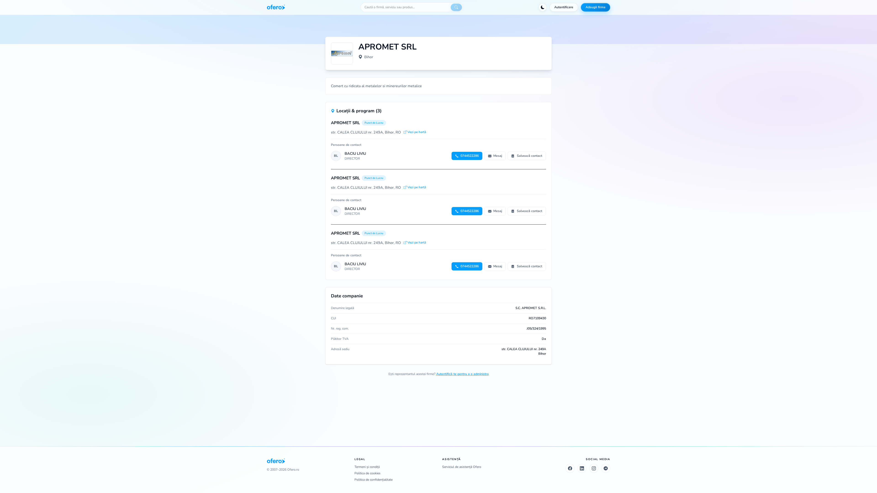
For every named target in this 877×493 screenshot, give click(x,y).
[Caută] (456, 7)
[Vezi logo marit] (342, 53)
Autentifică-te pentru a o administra (462, 374)
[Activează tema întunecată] (543, 7)
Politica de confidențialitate (373, 479)
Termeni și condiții (367, 467)
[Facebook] (570, 468)
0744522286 (469, 156)
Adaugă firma (595, 7)
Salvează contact (529, 156)
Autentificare (563, 7)
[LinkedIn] (581, 468)
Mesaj (497, 156)
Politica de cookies (367, 473)
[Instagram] (593, 468)
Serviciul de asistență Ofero (461, 467)
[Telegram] (605, 468)
